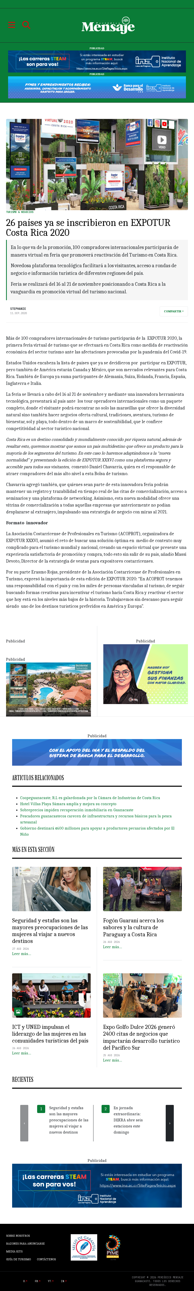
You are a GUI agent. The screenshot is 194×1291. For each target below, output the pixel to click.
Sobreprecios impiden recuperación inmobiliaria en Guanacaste (76, 810)
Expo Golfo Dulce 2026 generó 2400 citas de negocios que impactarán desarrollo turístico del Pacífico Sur (141, 1037)
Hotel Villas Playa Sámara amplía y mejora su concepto (68, 804)
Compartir (172, 311)
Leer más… (21, 954)
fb (36, 1281)
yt (49, 1281)
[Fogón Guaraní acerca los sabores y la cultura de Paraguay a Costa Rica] (142, 889)
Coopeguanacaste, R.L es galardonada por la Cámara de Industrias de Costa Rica (90, 798)
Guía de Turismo (18, 1259)
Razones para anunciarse (25, 1243)
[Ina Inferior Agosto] (97, 1185)
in (62, 1281)
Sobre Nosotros (18, 1236)
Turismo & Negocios (19, 212)
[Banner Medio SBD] (97, 752)
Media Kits (14, 1251)
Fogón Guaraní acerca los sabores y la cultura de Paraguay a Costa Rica (133, 927)
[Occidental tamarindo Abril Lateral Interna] (48, 689)
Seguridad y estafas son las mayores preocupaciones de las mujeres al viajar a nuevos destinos (50, 931)
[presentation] (24, 1123)
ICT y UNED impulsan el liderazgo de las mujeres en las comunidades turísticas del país (50, 1034)
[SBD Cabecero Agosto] (97, 87)
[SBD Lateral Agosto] (145, 674)
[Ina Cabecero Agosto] (97, 61)
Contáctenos (46, 1259)
